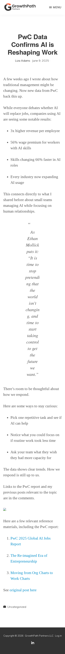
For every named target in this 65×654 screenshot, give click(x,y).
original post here (23, 590)
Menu (57, 7)
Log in (58, 635)
